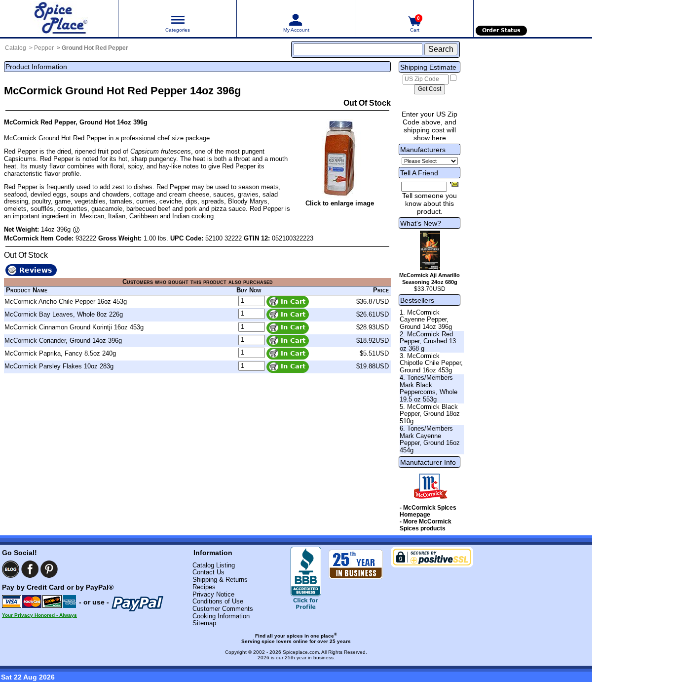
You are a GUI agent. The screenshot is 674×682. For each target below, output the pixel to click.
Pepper (44, 47)
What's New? (420, 223)
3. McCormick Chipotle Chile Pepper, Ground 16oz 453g (431, 363)
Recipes (204, 587)
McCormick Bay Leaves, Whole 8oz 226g (63, 314)
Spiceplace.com (301, 652)
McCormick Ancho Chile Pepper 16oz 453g (65, 301)
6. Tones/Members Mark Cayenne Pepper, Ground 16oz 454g (430, 439)
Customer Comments (222, 608)
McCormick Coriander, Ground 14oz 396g (63, 340)
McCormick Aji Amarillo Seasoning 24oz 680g (429, 278)
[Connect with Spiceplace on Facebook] (29, 569)
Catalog (15, 47)
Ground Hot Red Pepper (95, 47)
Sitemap (204, 623)
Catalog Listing (213, 565)
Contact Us (208, 572)
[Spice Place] (59, 18)
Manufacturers (423, 150)
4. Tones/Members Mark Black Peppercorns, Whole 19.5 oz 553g (428, 388)
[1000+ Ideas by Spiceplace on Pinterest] (49, 569)
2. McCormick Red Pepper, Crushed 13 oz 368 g (428, 341)
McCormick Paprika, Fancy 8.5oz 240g (60, 353)
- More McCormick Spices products (425, 525)
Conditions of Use (217, 601)
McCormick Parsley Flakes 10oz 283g (58, 366)
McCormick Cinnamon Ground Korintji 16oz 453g (74, 327)
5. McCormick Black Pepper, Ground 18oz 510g (430, 414)
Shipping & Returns (220, 579)
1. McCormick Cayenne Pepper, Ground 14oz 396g (426, 319)
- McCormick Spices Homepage (428, 511)
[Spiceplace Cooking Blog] (10, 569)
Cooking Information (221, 616)
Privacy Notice (213, 594)
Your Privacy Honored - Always (39, 615)
